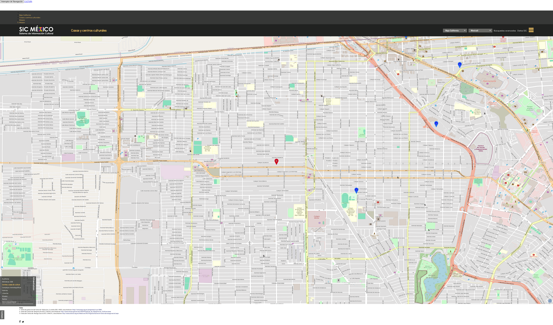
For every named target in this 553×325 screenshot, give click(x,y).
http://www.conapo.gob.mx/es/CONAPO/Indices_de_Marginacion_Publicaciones (86, 311)
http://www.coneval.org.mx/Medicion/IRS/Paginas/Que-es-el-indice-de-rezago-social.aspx (90, 313)
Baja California (25, 15)
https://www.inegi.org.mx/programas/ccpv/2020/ (87, 310)
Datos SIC (522, 30)
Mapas (22, 20)
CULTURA (28, 1)
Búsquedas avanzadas (505, 30)
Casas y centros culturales (29, 17)
